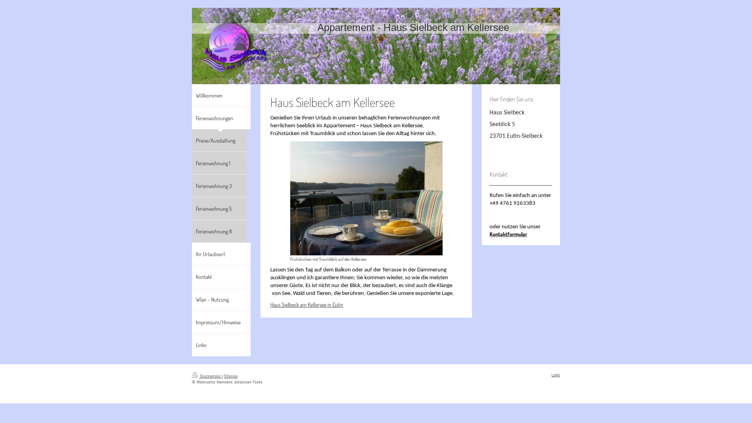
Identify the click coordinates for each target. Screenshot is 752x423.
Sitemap (231, 376)
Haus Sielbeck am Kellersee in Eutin (306, 304)
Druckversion (210, 376)
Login (555, 375)
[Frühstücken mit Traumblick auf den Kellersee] (366, 198)
